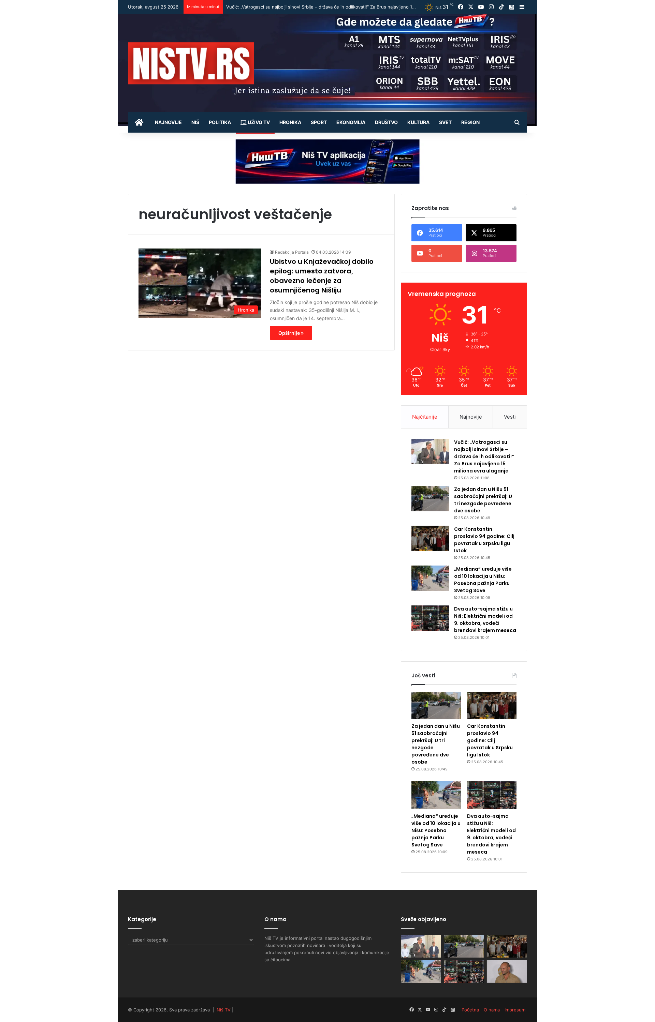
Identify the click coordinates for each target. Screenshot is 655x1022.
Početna (470, 1009)
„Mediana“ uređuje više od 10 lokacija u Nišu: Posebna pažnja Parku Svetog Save (483, 580)
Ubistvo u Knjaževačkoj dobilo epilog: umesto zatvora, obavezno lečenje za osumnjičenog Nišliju (322, 276)
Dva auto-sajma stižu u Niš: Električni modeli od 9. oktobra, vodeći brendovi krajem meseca (485, 619)
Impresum (515, 1009)
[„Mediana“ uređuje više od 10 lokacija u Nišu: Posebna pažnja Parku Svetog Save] (430, 578)
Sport (319, 122)
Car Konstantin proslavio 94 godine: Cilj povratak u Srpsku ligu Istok (484, 540)
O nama (492, 1009)
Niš (195, 122)
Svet (445, 122)
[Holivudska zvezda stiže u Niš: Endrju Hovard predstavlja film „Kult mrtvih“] (507, 971)
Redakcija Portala (292, 252)
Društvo (386, 122)
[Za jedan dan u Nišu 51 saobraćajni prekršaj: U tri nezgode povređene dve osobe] (430, 498)
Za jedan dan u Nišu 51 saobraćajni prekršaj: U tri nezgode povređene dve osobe (312, 7)
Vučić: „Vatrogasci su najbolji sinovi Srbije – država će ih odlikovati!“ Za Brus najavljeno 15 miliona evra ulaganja (484, 456)
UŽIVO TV (258, 122)
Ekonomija (350, 122)
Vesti (510, 417)
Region (470, 122)
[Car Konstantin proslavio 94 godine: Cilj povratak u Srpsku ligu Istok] (430, 538)
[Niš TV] (191, 63)
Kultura (418, 122)
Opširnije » (291, 333)
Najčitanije (424, 417)
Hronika (290, 122)
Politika (220, 122)
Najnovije (168, 122)
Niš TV (224, 1009)
